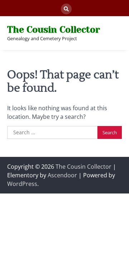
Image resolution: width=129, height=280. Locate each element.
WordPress (22, 184)
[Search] (66, 9)
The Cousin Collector (53, 29)
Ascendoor (62, 175)
